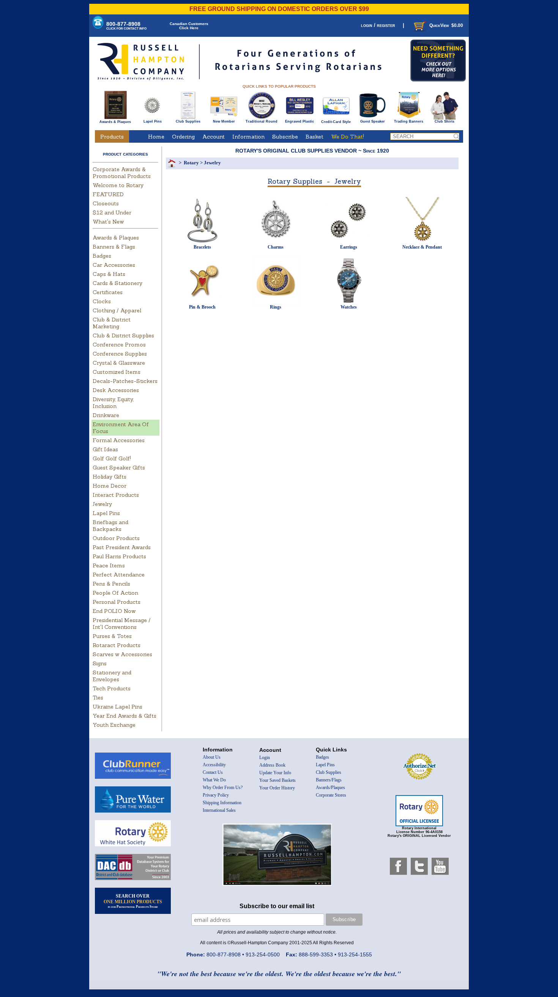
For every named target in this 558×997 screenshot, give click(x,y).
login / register (378, 25)
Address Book (272, 765)
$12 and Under (112, 212)
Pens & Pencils (111, 583)
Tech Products (112, 688)
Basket (314, 136)
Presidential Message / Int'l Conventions (122, 623)
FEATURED (108, 194)
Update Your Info (275, 772)
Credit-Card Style (336, 122)
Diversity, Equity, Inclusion (113, 403)
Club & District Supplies (123, 335)
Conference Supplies (120, 353)
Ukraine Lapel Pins (117, 706)
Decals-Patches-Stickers (125, 381)
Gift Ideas (105, 449)
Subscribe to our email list (277, 906)
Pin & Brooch (202, 307)
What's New (108, 221)
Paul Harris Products (119, 556)
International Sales (219, 810)
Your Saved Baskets (277, 780)
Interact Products (116, 494)
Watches (348, 307)
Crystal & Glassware (119, 362)
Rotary (191, 162)
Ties (98, 697)
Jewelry (102, 504)
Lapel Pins (152, 121)
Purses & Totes (112, 636)
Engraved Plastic (299, 121)
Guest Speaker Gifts (119, 467)
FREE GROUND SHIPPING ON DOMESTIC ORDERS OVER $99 (279, 9)
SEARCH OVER (133, 901)
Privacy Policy (216, 795)
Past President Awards (122, 547)
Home (156, 136)
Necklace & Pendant (422, 247)
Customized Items (116, 372)
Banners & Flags (114, 246)
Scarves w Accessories (122, 654)
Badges (102, 255)
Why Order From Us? (223, 787)
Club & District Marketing (112, 323)
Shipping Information (222, 802)
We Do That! (347, 136)
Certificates (108, 292)
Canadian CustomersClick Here (189, 26)
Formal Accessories (119, 440)
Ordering (183, 136)
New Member (224, 121)
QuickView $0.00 (446, 25)
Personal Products (116, 602)
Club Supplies (188, 121)
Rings (275, 307)
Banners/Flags (329, 780)
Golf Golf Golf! (112, 458)
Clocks (102, 301)
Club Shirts (444, 121)
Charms (276, 247)
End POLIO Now (114, 611)
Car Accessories (114, 264)
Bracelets (202, 247)
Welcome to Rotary (118, 185)
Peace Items (109, 565)
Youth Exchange (114, 724)
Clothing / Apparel (117, 310)
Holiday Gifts (109, 476)
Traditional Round (261, 121)
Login (264, 757)
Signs (100, 663)
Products (112, 136)
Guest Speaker (372, 121)
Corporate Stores (331, 795)
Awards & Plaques (115, 122)
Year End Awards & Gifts (124, 715)
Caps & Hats (109, 274)
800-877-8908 (126, 25)
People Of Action (115, 592)
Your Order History (277, 788)
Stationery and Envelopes (112, 676)
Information (248, 136)
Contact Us (213, 772)
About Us (212, 757)
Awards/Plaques (330, 787)
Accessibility (214, 764)
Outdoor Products (116, 538)
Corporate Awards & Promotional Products (122, 173)
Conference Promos (119, 344)
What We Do (214, 780)
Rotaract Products (116, 645)
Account (213, 136)
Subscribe (285, 136)
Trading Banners (408, 121)
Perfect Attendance (119, 574)
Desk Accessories (116, 390)
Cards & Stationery (117, 283)
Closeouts (106, 203)
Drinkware (106, 415)
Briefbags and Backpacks (110, 525)
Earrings (348, 247)
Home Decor (109, 485)
